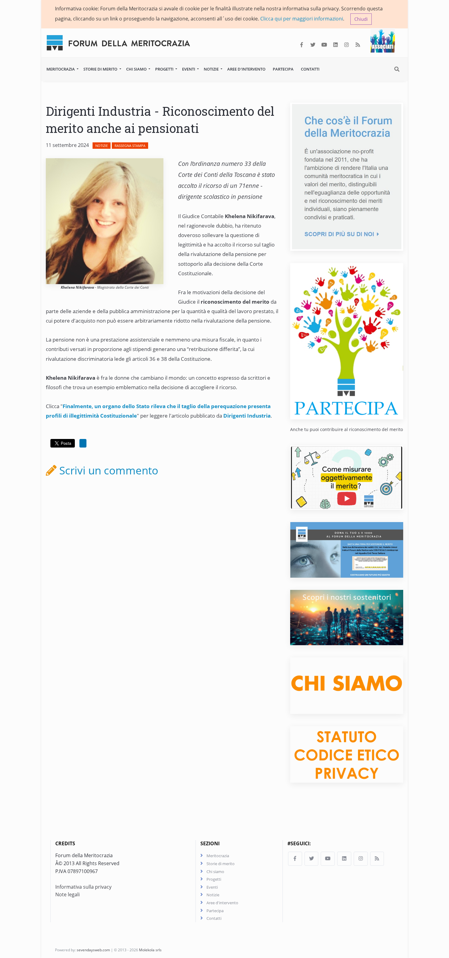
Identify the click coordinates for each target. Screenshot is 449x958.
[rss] (357, 44)
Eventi (189, 69)
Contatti (310, 69)
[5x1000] (346, 549)
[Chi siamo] (346, 685)
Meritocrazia (61, 69)
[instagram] (346, 44)
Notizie (212, 69)
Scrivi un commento (107, 470)
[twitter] (313, 44)
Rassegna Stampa (130, 145)
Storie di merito (100, 69)
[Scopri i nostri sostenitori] (346, 617)
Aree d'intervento (246, 69)
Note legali (67, 894)
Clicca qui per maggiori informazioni (301, 18)
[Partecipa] (346, 340)
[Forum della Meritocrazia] (121, 41)
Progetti (164, 69)
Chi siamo (137, 69)
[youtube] (324, 44)
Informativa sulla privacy (83, 886)
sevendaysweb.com (93, 950)
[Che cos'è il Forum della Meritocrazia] (346, 176)
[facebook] (301, 44)
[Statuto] (346, 754)
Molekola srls (150, 950)
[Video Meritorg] (346, 477)
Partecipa (283, 69)
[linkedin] (335, 44)
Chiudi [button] (361, 19)
